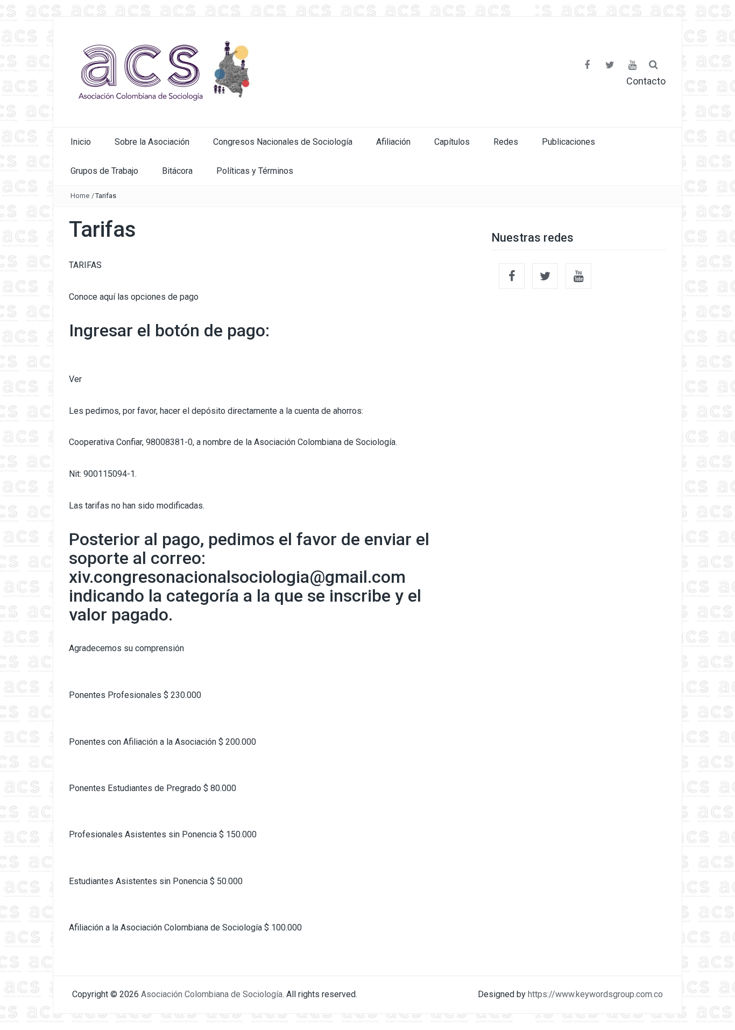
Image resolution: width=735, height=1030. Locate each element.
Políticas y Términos (254, 171)
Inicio (80, 142)
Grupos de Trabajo (104, 171)
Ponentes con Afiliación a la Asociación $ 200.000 (162, 742)
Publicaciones (568, 142)
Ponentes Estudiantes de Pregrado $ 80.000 (152, 788)
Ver (75, 379)
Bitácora (177, 171)
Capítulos (452, 142)
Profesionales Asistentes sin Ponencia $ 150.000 (163, 834)
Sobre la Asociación (152, 142)
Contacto (646, 81)
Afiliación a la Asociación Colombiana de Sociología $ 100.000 (185, 927)
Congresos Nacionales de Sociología (282, 142)
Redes (505, 142)
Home (79, 196)
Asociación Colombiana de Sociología (211, 994)
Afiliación (393, 142)
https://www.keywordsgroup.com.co (595, 994)
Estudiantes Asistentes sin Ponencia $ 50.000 (156, 881)
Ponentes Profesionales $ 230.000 (135, 695)
